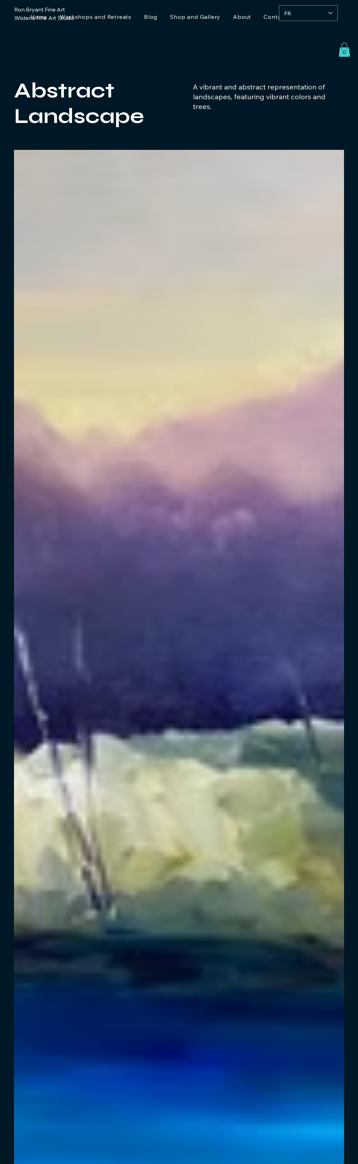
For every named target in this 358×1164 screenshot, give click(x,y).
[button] (344, 50)
